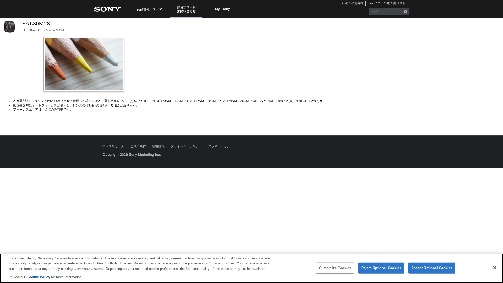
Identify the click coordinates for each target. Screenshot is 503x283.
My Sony (222, 9)
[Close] (494, 268)
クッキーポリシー (220, 146)
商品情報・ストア (149, 9)
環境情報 (158, 146)
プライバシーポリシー (186, 146)
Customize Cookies (335, 268)
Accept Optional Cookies (431, 268)
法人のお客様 (354, 3)
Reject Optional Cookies (381, 268)
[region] (251, 268)
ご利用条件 (138, 146)
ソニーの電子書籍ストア (391, 3)
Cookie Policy (39, 277)
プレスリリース (113, 146)
